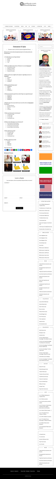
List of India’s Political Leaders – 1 (45, 410)
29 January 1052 (10, 132)
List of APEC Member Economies (45, 416)
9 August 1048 (10, 133)
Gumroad (46, 119)
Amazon (42, 119)
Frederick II (9, 86)
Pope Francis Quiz (42, 441)
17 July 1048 (9, 116)
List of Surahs (41, 444)
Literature (39, 26)
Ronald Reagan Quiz (43, 314)
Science (33, 26)
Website (6, 202)
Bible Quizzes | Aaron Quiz (44, 255)
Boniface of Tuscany (11, 106)
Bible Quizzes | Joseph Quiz (44, 250)
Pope (40, 93)
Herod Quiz (41, 245)
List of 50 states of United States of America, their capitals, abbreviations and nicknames (45, 406)
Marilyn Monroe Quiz (43, 311)
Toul (8, 62)
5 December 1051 (10, 118)
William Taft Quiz (42, 383)
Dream (42, 93)
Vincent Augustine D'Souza (25, 49)
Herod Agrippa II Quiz (43, 237)
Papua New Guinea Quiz (43, 388)
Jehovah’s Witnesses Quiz (44, 439)
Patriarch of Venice (11, 68)
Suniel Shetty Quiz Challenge (44, 356)
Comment (7, 182)
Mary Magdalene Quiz (43, 235)
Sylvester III (9, 95)
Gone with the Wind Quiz (43, 301)
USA (26, 26)
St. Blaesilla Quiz (42, 434)
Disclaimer (28, 471)
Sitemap (38, 471)
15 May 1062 (9, 115)
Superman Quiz (42, 321)
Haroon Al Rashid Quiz (43, 381)
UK (29, 26)
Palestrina (9, 144)
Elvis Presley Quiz (42, 316)
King (51, 91)
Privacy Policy (23, 471)
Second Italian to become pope (13, 127)
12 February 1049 (10, 114)
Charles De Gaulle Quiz (43, 378)
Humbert (9, 77)
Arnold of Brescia (10, 105)
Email (21, 197)
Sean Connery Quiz (42, 306)
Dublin (8, 60)
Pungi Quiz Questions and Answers (45, 271)
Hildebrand (9, 79)
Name (6, 197)
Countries (16, 26)
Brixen (8, 59)
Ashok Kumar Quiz (42, 330)
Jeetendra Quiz (42, 335)
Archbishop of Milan (11, 67)
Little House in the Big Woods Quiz (45, 226)
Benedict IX (9, 99)
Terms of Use (32, 471)
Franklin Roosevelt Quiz (43, 376)
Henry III (9, 88)
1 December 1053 (10, 136)
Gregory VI (9, 96)
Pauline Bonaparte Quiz (43, 369)
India (22, 26)
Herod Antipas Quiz (42, 242)
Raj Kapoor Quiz (42, 332)
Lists (45, 26)
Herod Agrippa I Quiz (43, 240)
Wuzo (8, 78)
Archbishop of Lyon (11, 69)
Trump (47, 93)
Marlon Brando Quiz (43, 304)
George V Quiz (42, 386)
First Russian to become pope (12, 125)
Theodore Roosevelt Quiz (44, 374)
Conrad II (9, 109)
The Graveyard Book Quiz (44, 213)
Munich (8, 141)
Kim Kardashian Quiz (43, 323)
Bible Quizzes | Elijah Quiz (44, 247)
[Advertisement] (28, 16)
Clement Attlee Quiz (43, 371)
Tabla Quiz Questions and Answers (45, 291)
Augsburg (9, 143)
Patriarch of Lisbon (11, 71)
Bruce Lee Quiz (42, 309)
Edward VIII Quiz (42, 366)
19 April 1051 (10, 134)
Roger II (8, 87)
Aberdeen (9, 58)
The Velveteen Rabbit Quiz (44, 215)
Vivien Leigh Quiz (42, 318)
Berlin (8, 142)
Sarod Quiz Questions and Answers (45, 273)
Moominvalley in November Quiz (45, 229)
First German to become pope (13, 123)
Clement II (29, 65)
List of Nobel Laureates (43, 398)
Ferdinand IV (9, 90)
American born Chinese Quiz (44, 210)
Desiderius (9, 81)
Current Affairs (9, 26)
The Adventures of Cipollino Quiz (45, 208)
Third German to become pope (13, 124)
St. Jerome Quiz (42, 436)
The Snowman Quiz (42, 220)
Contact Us (16, 471)
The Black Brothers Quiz (43, 217)
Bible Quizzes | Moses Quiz (44, 257)
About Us (12, 471)
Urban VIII (9, 97)
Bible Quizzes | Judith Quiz (44, 252)
